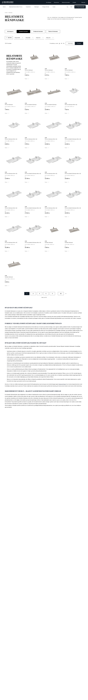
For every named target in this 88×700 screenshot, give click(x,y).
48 (61, 43)
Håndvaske (10, 12)
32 (60, 293)
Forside (6, 12)
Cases (54, 6)
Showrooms (56, 2)
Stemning (70, 43)
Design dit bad (45, 6)
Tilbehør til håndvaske (53, 31)
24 (59, 43)
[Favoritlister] (71, 7)
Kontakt (74, 2)
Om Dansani (48, 2)
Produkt (79, 43)
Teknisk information (66, 2)
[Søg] (67, 7)
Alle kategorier (10, 31)
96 (63, 43)
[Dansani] (8, 2)
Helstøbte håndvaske (23, 31)
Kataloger (36, 6)
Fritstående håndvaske (38, 31)
